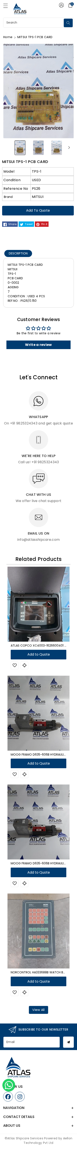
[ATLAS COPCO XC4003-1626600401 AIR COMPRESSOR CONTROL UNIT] (38, 604)
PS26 (36, 188)
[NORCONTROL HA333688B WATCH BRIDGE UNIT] (38, 931)
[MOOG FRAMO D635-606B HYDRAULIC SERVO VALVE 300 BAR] (38, 713)
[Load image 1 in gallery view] (20, 147)
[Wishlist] (14, 665)
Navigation (13, 1107)
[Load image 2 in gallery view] (38, 147)
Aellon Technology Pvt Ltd (48, 1140)
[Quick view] (24, 665)
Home (7, 37)
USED (36, 180)
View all (38, 1009)
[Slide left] (8, 147)
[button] (7, 7)
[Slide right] (69, 147)
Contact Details (18, 1116)
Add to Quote (38, 210)
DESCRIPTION (18, 253)
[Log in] (61, 5)
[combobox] (34, 22)
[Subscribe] (68, 1042)
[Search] (68, 23)
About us (11, 1125)
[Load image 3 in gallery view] (56, 147)
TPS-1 (36, 171)
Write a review (38, 344)
